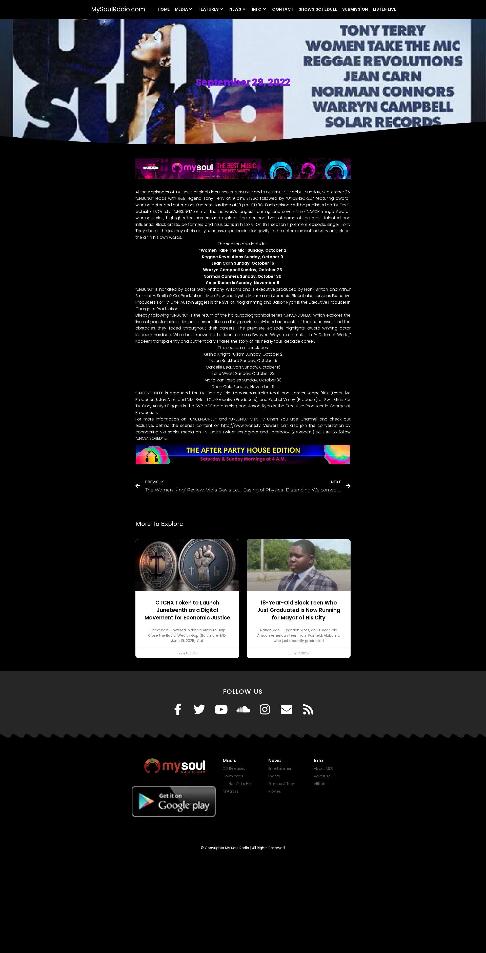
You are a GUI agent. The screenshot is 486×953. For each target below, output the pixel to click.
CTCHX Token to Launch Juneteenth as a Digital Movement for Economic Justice (187, 610)
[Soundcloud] (243, 709)
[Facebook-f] (178, 709)
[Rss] (308, 709)
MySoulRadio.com (118, 9)
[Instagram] (265, 709)
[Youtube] (221, 709)
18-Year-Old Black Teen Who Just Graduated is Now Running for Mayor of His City (298, 610)
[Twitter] (199, 709)
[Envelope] (286, 709)
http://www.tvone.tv (241, 425)
